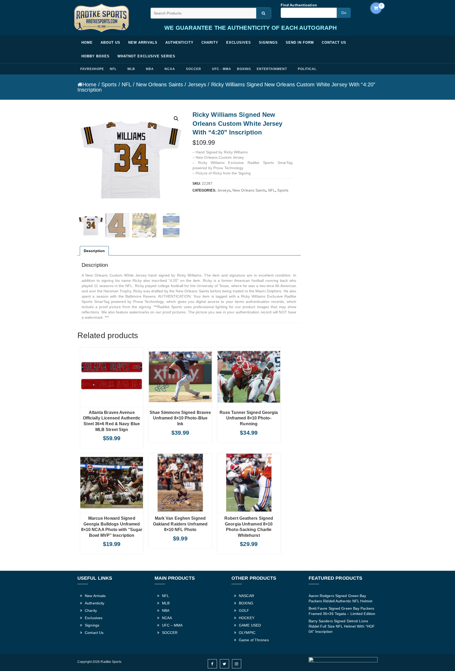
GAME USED (250, 625)
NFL (113, 69)
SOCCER (193, 69)
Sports (109, 84)
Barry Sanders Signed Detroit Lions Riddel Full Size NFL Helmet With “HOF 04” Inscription (342, 626)
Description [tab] (94, 251)
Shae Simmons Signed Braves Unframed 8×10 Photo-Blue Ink (180, 418)
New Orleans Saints (159, 84)
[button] (176, 118)
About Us (110, 42)
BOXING (244, 69)
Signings (268, 42)
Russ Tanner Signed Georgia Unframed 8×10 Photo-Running (249, 418)
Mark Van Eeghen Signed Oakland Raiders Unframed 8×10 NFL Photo (180, 524)
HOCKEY (246, 618)
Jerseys (197, 84)
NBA (150, 69)
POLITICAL (307, 69)
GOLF (244, 610)
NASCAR (246, 596)
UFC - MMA (221, 69)
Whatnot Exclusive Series (146, 56)
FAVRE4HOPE (92, 69)
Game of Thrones (254, 640)
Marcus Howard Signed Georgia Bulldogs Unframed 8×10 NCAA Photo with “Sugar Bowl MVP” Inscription (111, 527)
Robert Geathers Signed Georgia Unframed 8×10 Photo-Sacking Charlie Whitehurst (248, 527)
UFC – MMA (172, 625)
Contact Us (334, 42)
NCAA (170, 69)
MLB (131, 69)
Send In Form (300, 42)
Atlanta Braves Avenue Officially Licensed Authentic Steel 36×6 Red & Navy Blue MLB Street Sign (112, 421)
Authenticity (179, 42)
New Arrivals (142, 42)
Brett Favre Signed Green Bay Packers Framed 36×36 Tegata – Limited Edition (342, 611)
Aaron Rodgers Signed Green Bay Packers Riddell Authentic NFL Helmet (341, 598)
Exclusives (238, 42)
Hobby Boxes (95, 56)
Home (87, 42)
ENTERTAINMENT (272, 69)
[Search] (263, 13)
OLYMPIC (247, 632)
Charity (209, 42)
